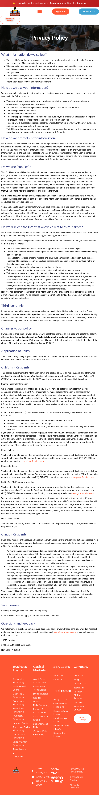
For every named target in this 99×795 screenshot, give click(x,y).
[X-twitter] (52, 781)
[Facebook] (61, 778)
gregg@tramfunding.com (32, 461)
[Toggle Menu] (40, 11)
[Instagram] (56, 778)
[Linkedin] (52, 778)
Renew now (55, 3)
